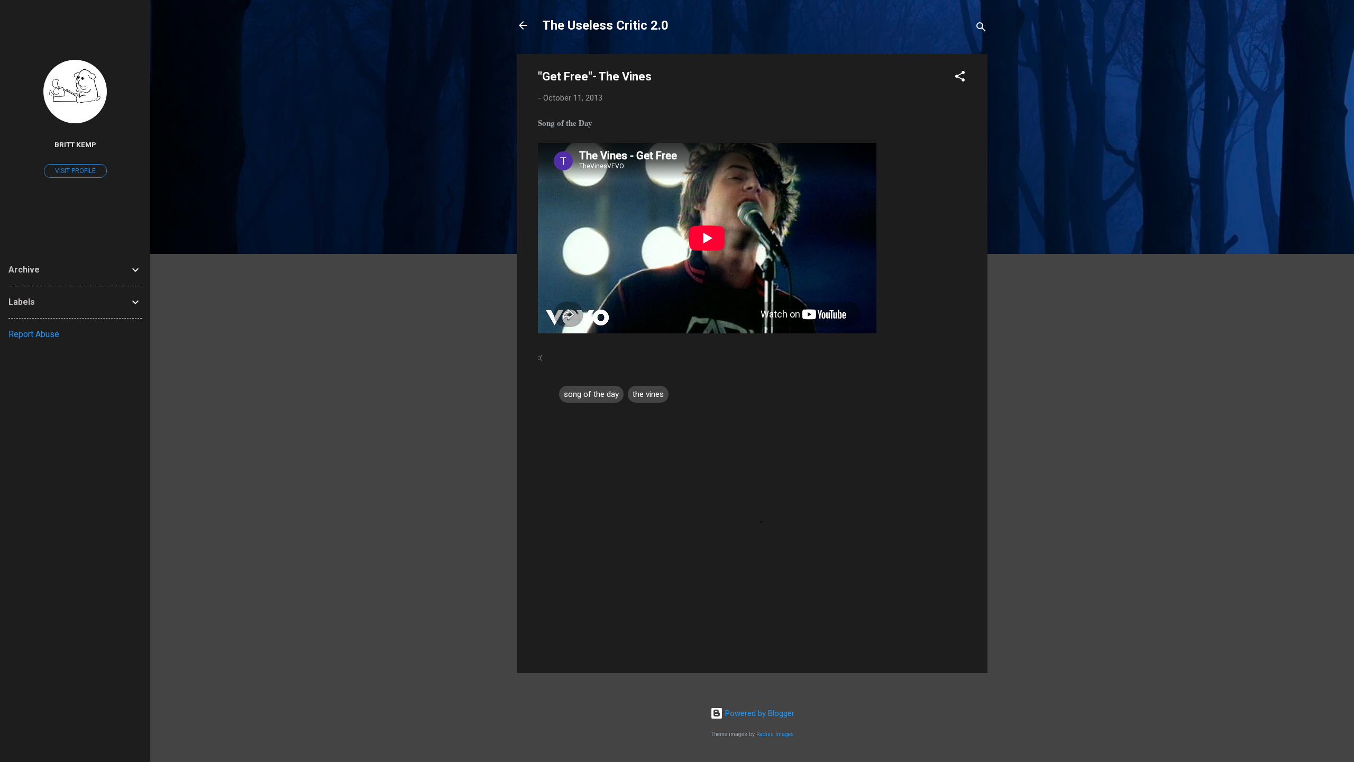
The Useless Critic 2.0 (605, 25)
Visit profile (75, 171)
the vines (648, 394)
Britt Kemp (75, 144)
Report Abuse (33, 334)
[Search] (981, 29)
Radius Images (775, 734)
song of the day (591, 394)
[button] (960, 78)
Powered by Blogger (758, 713)
